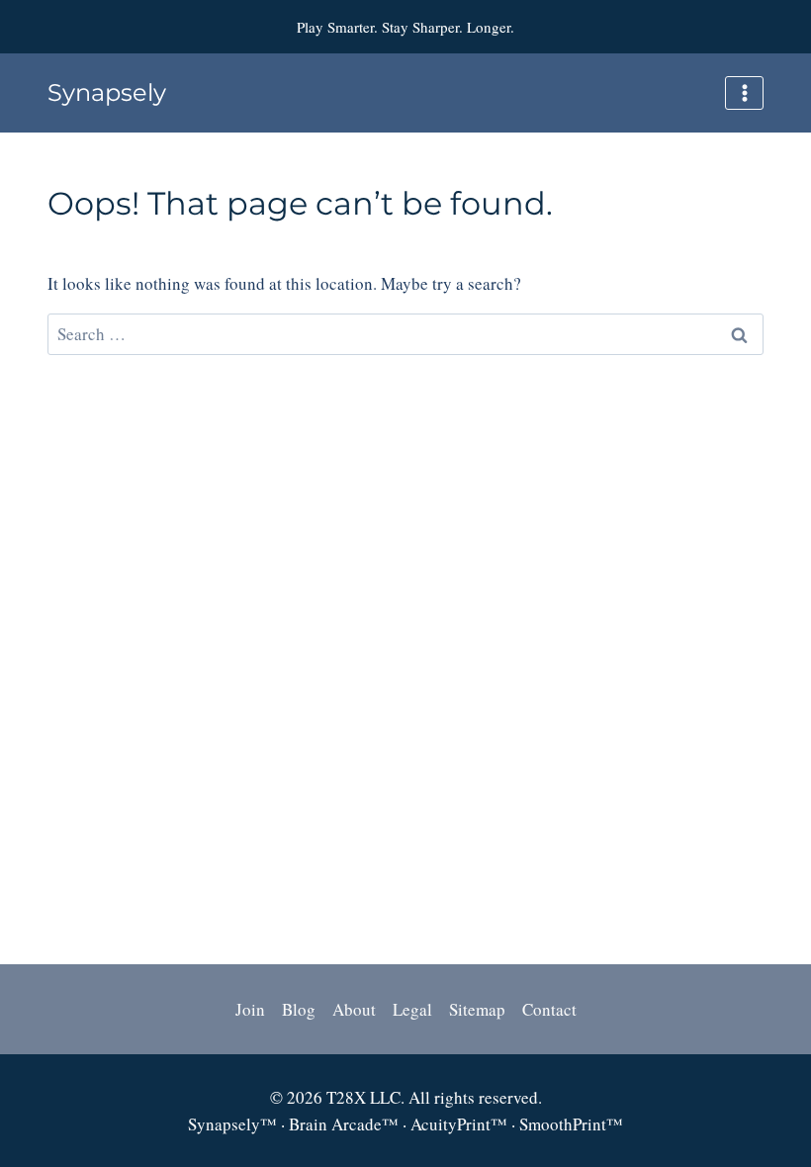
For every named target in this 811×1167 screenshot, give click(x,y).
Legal (412, 1009)
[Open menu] (744, 92)
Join (250, 1009)
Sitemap (477, 1009)
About (354, 1009)
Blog (298, 1009)
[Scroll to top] (755, 943)
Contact (549, 1009)
